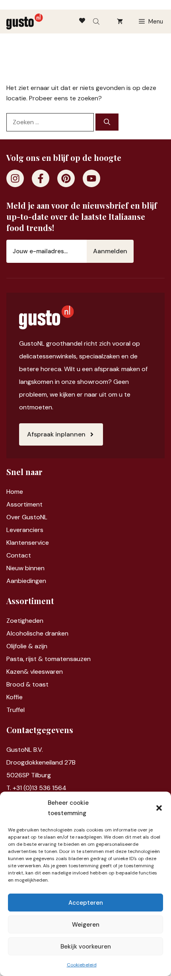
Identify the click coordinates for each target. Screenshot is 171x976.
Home (14, 491)
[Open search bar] (97, 21)
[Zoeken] (107, 122)
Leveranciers (24, 530)
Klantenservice (27, 542)
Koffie (14, 697)
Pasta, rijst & (25, 659)
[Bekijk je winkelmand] (120, 21)
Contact (18, 555)
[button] (159, 808)
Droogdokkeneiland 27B (41, 762)
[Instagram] (15, 178)
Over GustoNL (26, 517)
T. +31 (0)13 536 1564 (36, 788)
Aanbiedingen (26, 581)
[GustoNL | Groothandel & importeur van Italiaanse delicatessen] (24, 21)
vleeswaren (46, 671)
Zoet (13, 620)
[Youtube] (91, 178)
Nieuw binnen (25, 568)
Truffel (15, 710)
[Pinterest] (66, 178)
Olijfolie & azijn (26, 646)
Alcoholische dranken (37, 633)
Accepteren (85, 903)
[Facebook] (40, 178)
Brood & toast (27, 684)
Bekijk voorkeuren (85, 947)
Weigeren (85, 925)
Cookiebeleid (82, 965)
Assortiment (24, 504)
